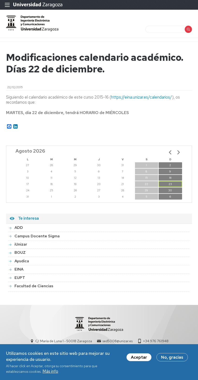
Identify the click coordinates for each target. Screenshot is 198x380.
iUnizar (20, 244)
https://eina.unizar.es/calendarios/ (141, 97)
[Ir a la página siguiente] (178, 152)
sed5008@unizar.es (117, 341)
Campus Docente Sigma (37, 236)
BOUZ (20, 252)
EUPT (19, 277)
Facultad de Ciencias (33, 285)
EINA (18, 269)
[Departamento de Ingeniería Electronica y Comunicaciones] (32, 29)
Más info (50, 371)
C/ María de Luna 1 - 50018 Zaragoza (63, 341)
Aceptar (139, 357)
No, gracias (172, 357)
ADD (18, 227)
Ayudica (21, 261)
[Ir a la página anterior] (170, 152)
